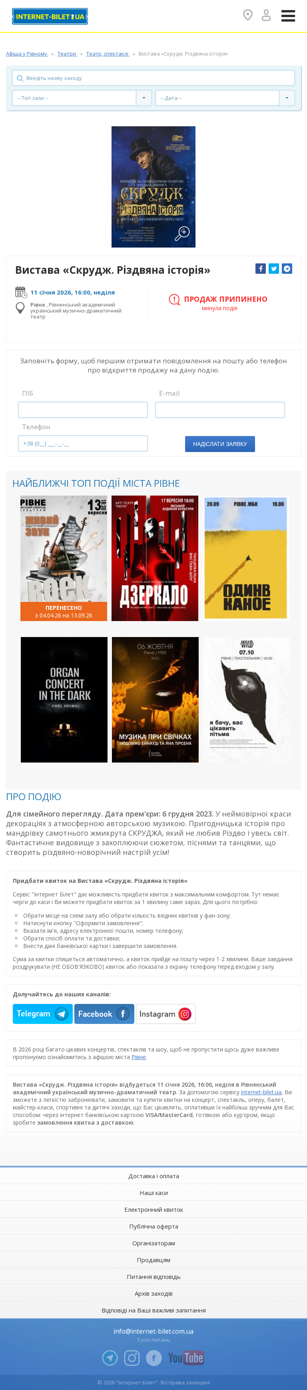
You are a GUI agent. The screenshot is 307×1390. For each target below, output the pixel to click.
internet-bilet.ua (261, 1092)
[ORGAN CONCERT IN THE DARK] (64, 700)
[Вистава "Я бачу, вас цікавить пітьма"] (246, 700)
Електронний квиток (153, 1209)
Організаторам (153, 1243)
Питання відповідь (154, 1276)
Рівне (139, 1057)
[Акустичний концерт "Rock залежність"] (63, 558)
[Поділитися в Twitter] (274, 268)
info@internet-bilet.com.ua (153, 1331)
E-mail (169, 393)
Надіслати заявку (220, 444)
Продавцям (153, 1260)
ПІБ (27, 393)
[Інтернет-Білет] (50, 16)
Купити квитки (59, 608)
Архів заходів (154, 1293)
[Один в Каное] (246, 558)
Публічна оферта (153, 1226)
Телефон (36, 426)
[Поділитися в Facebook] (260, 268)
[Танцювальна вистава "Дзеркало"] (155, 558)
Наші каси (154, 1193)
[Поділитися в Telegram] (287, 268)
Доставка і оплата (153, 1176)
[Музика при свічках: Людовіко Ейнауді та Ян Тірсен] (155, 700)
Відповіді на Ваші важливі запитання (154, 1310)
